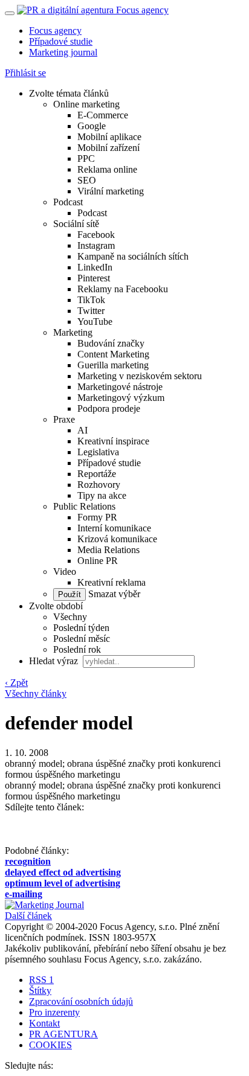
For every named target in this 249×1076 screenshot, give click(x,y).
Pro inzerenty (54, 1012)
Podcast (68, 202)
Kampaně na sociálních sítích (133, 256)
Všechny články (35, 693)
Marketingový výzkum (120, 397)
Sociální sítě (76, 224)
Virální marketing (110, 191)
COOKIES (50, 1045)
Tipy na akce (101, 495)
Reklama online (107, 169)
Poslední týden (81, 628)
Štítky (40, 990)
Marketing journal (63, 52)
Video (64, 571)
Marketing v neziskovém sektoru (139, 376)
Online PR (97, 561)
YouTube (94, 321)
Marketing (72, 332)
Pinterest (93, 278)
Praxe (64, 419)
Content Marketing (113, 354)
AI (82, 430)
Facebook (96, 234)
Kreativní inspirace (113, 441)
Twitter (91, 311)
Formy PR (97, 517)
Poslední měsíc (81, 638)
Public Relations (84, 506)
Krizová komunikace (117, 539)
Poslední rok (77, 649)
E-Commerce (102, 115)
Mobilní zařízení (108, 148)
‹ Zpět (16, 682)
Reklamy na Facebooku (122, 289)
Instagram (96, 245)
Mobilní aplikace (109, 137)
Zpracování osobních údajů (81, 1001)
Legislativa (98, 452)
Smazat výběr (113, 594)
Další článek (28, 916)
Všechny (70, 617)
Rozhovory (98, 484)
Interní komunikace (114, 528)
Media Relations (108, 550)
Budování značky (110, 343)
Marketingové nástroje (120, 387)
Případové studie (60, 41)
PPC (86, 158)
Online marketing (86, 104)
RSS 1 (41, 980)
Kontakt (44, 1023)
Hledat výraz (54, 661)
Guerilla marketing (113, 365)
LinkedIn (94, 267)
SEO (86, 180)
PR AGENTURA (63, 1034)
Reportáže (96, 474)
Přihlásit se (25, 73)
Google (91, 126)
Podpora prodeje (108, 408)
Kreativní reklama (111, 582)
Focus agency (55, 30)
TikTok (91, 300)
